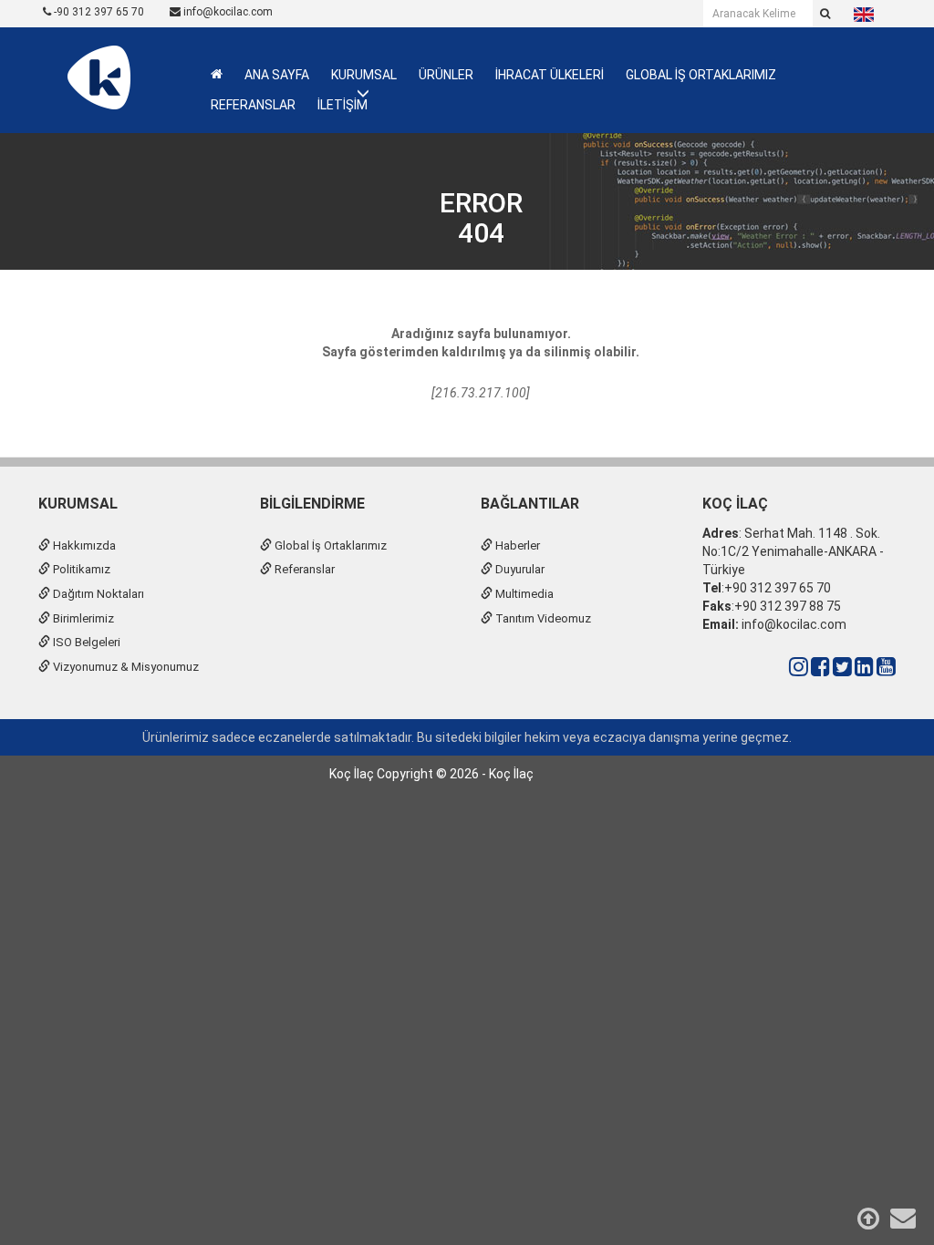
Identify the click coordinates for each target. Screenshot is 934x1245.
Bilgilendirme (312, 503)
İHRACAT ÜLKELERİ (549, 74)
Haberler (516, 545)
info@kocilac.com (227, 11)
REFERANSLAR (253, 105)
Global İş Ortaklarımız (329, 545)
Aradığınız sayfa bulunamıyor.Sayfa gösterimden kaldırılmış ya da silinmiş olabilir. (480, 342)
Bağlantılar (530, 503)
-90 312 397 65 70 (97, 11)
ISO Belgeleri (85, 642)
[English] (864, 13)
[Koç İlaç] (98, 76)
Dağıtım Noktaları (97, 594)
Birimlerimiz (82, 618)
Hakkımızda (83, 545)
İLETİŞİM (342, 105)
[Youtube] (886, 667)
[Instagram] (798, 667)
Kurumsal (78, 503)
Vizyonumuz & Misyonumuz (124, 667)
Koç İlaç (735, 503)
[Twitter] (842, 667)
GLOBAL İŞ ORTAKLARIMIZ (701, 74)
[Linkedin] (864, 667)
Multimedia (523, 594)
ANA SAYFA (276, 74)
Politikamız (80, 569)
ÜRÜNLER (446, 74)
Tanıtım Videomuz (542, 618)
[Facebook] (820, 667)
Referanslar (303, 569)
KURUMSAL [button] (364, 74)
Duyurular (519, 569)
